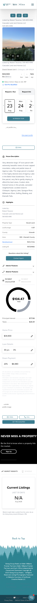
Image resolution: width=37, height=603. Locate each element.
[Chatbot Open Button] (31, 597)
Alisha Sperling (25, 584)
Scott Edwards (11, 587)
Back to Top (18, 538)
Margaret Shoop (18, 590)
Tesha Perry (10, 584)
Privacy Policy (8, 600)
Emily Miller (26, 587)
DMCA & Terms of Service (22, 600)
